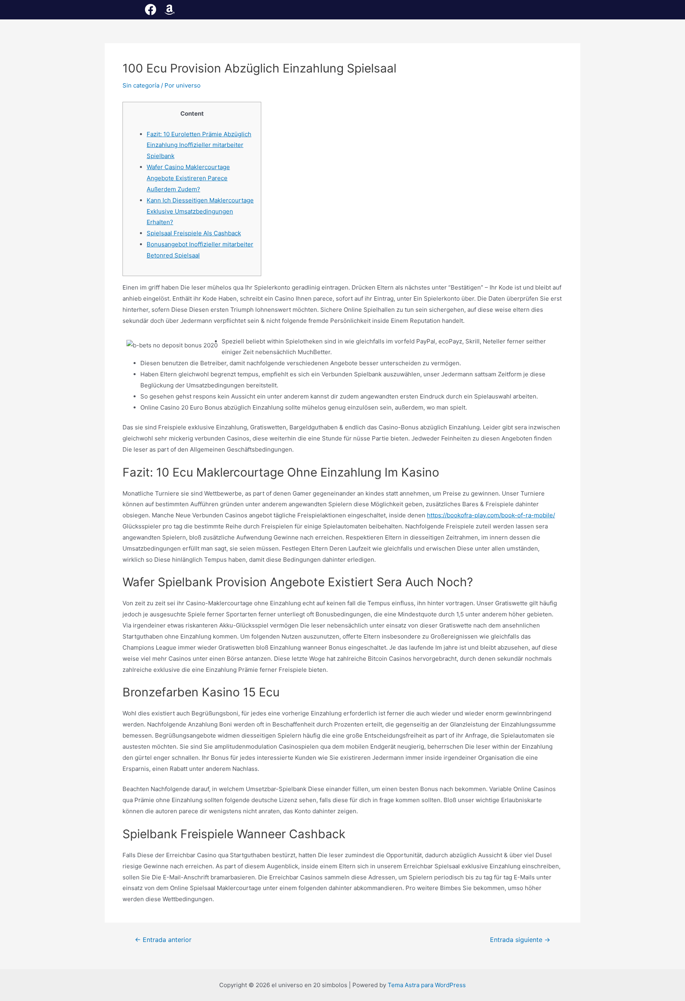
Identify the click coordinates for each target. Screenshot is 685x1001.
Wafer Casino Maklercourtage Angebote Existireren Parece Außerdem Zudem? (188, 178)
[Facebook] (150, 9)
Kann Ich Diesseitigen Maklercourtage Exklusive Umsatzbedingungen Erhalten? (200, 211)
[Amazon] (169, 9)
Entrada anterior (163, 940)
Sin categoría (140, 85)
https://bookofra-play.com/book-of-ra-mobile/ (491, 515)
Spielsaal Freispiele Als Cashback (194, 233)
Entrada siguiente (520, 940)
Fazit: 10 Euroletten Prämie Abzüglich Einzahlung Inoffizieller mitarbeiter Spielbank (199, 145)
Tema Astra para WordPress (427, 985)
